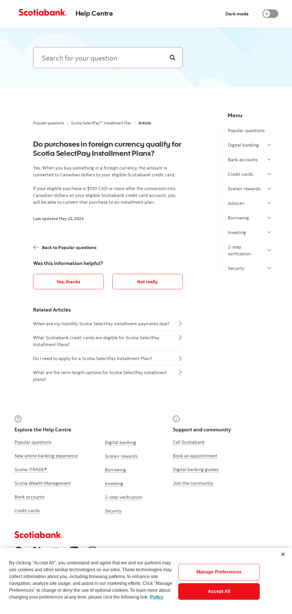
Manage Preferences (219, 571)
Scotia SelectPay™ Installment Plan (101, 123)
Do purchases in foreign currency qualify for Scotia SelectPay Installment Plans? (107, 148)
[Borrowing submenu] (269, 218)
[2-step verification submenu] (269, 250)
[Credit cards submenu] (269, 174)
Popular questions (48, 123)
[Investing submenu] (269, 232)
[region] (146, 581)
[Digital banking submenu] (269, 145)
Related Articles (52, 309)
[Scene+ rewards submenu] (269, 188)
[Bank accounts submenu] (269, 159)
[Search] (172, 57)
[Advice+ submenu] (269, 203)
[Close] (283, 554)
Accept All (219, 591)
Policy (156, 597)
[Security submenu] (269, 268)
